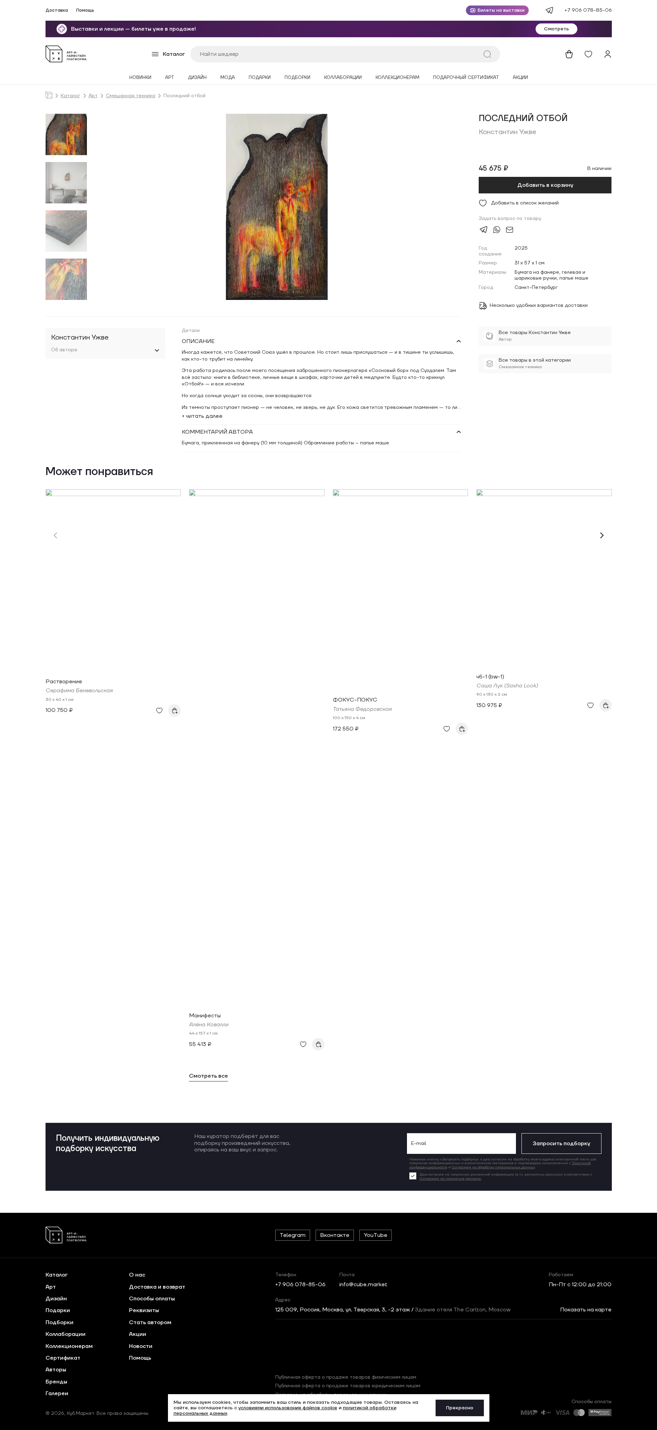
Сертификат (63, 1358)
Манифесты (205, 1016)
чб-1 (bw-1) (490, 677)
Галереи (57, 1393)
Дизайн (197, 77)
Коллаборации (343, 77)
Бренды (56, 1382)
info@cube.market (363, 1284)
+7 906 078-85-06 (588, 10)
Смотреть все (208, 1076)
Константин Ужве (507, 132)
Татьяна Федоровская (362, 709)
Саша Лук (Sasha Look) (507, 686)
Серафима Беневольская (79, 690)
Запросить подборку (561, 1143)
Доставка (57, 10)
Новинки (140, 77)
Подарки (260, 77)
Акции (520, 77)
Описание (198, 341)
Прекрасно (459, 1408)
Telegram (293, 1235)
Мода (227, 77)
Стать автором (150, 1322)
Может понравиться (99, 472)
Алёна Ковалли (208, 1024)
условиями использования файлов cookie (287, 1408)
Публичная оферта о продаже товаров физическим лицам (345, 1377)
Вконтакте (334, 1235)
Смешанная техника (130, 96)
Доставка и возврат (157, 1287)
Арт (169, 77)
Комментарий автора (217, 432)
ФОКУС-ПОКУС (355, 700)
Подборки (297, 77)
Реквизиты (144, 1310)
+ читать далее (202, 416)
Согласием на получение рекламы (450, 1178)
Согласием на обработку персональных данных (493, 1167)
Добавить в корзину (545, 185)
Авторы (56, 1370)
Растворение (64, 681)
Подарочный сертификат (466, 77)
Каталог (70, 96)
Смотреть (556, 29)
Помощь (85, 10)
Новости (140, 1346)
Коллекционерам (397, 77)
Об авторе (64, 350)
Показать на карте (585, 1309)
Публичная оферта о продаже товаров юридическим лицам (347, 1386)
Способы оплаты (152, 1299)
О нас (137, 1275)
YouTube (375, 1235)
